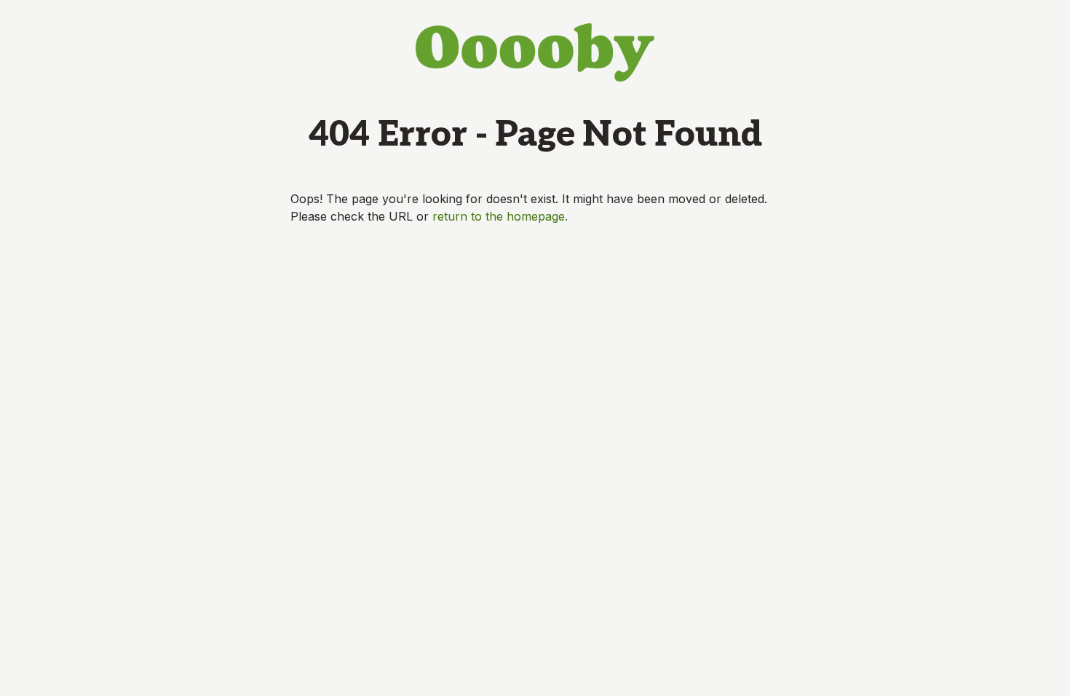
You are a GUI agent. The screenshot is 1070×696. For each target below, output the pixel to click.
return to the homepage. (500, 216)
